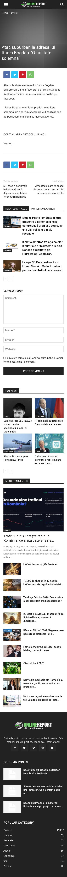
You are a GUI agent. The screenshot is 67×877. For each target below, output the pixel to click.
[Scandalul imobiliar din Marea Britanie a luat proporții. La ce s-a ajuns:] (12, 807)
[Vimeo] (33, 748)
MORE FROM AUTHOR (43, 208)
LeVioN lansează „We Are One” (40, 564)
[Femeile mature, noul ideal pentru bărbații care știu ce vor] (12, 651)
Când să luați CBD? (33, 663)
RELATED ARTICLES (16, 208)
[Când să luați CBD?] (12, 668)
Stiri (6, 416)
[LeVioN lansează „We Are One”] (12, 569)
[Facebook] (6, 74)
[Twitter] (14, 74)
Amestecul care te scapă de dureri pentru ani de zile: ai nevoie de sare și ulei (49, 189)
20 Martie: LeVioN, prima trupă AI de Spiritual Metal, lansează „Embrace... (43, 617)
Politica (39, 452)
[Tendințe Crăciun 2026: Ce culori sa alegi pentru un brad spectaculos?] (12, 602)
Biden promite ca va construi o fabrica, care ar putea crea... (48, 460)
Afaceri (7, 530)
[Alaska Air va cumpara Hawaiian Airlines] (17, 443)
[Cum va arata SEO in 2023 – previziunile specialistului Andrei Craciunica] (17, 408)
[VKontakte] (42, 748)
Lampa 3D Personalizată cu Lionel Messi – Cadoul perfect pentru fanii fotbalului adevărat (42, 266)
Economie (40, 416)
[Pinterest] (22, 74)
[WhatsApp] (30, 74)
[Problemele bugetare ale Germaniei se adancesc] (49, 408)
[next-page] (11, 279)
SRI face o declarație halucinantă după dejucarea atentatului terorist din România (15, 191)
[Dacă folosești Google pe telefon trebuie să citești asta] (12, 774)
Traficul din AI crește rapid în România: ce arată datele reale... (28, 538)
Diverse (15, 12)
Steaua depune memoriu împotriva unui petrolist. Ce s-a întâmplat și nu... (42, 790)
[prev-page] (5, 279)
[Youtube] (52, 748)
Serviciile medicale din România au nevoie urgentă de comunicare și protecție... (43, 683)
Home (5, 12)
